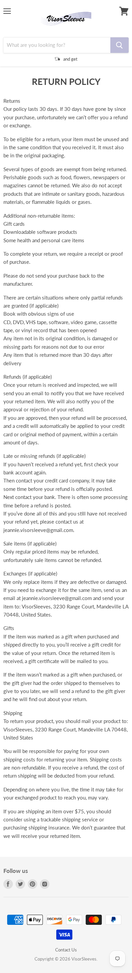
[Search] (119, 45)
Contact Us (66, 949)
